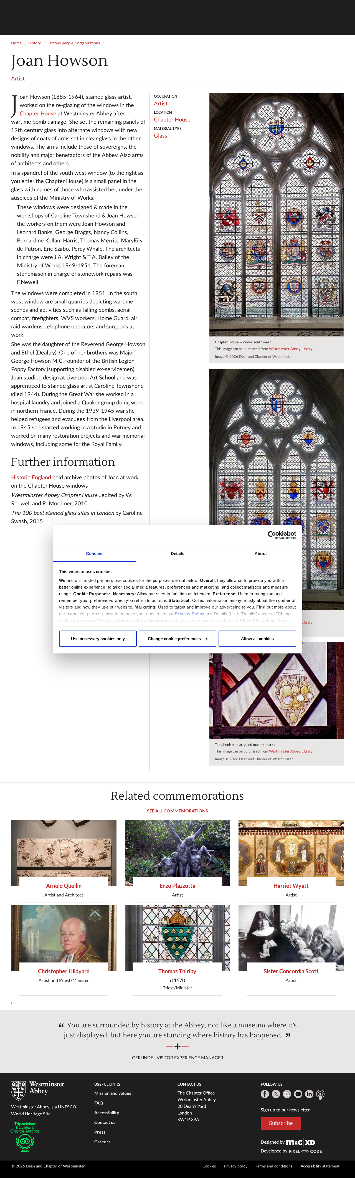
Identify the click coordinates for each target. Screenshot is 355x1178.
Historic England (31, 477)
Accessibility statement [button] (320, 1166)
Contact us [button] (104, 1122)
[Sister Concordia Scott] (291, 938)
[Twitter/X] (276, 1094)
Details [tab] (177, 553)
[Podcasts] (320, 1095)
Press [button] (99, 1131)
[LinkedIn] (309, 1094)
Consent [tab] (94, 553)
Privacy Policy (189, 613)
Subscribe (281, 1123)
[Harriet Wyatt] (291, 853)
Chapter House (38, 113)
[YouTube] (298, 1094)
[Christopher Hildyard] (63, 938)
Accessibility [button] (106, 1112)
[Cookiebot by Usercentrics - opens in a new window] (272, 535)
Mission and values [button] (112, 1093)
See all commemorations (177, 810)
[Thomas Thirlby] (177, 938)
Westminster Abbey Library (291, 349)
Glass (160, 136)
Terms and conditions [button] (274, 1166)
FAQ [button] (98, 1102)
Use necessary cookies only (98, 638)
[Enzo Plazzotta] (177, 853)
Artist (18, 79)
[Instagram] (287, 1094)
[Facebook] (265, 1094)
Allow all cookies (257, 638)
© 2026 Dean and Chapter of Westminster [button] (48, 1166)
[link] (301, 1142)
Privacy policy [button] (235, 1166)
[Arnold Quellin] (63, 853)
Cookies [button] (209, 1166)
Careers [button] (102, 1141)
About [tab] (261, 553)
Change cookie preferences (174, 638)
